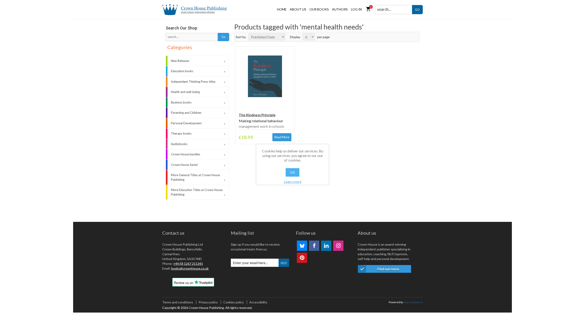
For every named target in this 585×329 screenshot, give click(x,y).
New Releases (180, 61)
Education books (182, 71)
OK (292, 172)
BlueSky (302, 246)
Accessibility (258, 302)
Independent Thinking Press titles (193, 81)
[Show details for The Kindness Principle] (265, 76)
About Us (298, 9)
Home (282, 9)
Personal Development (186, 123)
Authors (340, 9)
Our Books (319, 9)
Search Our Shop (181, 28)
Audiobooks (179, 144)
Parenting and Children (186, 112)
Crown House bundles (185, 154)
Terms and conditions (177, 302)
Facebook (314, 246)
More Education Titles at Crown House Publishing (197, 192)
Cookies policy (233, 302)
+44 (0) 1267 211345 (188, 263)
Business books (181, 102)
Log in (356, 9)
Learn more (292, 181)
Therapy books (181, 133)
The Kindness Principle (257, 115)
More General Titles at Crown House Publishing (195, 177)
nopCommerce (413, 302)
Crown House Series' (184, 165)
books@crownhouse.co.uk (190, 268)
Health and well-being (185, 92)
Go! (284, 263)
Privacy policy (208, 302)
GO (417, 9)
